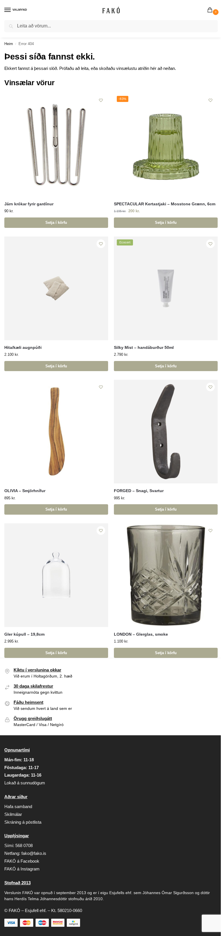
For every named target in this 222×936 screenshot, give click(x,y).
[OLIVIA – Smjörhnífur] (56, 431)
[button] (211, 10)
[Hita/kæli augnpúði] (56, 288)
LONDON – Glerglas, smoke (141, 634)
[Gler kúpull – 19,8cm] (56, 575)
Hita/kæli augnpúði (23, 347)
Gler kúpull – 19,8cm (24, 634)
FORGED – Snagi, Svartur (139, 491)
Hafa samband (18, 806)
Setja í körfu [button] (56, 222)
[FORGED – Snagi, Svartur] (166, 431)
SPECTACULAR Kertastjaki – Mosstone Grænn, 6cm (164, 204)
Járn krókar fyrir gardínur (28, 204)
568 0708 (24, 845)
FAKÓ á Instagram (22, 869)
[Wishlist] (101, 100)
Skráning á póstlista (22, 822)
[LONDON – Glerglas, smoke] (166, 575)
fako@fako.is (33, 853)
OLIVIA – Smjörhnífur (24, 491)
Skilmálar (13, 814)
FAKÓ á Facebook (21, 861)
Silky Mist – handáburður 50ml (144, 347)
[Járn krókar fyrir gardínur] (56, 145)
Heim (8, 44)
